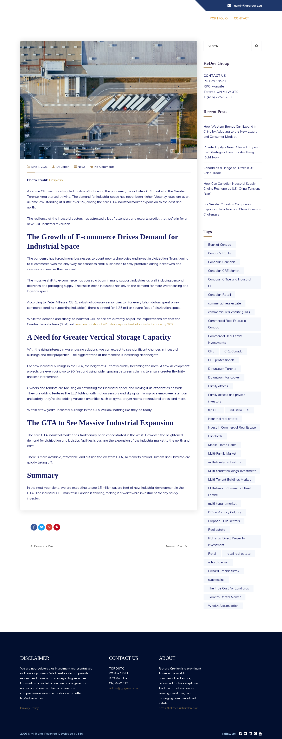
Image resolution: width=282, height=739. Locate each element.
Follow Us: (229, 734)
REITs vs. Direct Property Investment (226, 541)
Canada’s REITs (219, 253)
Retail (212, 554)
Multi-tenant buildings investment (232, 471)
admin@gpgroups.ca (123, 688)
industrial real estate (223, 419)
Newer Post (175, 546)
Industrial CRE (240, 410)
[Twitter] (41, 527)
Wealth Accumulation (223, 606)
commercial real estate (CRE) (229, 312)
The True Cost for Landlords (228, 588)
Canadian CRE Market (223, 271)
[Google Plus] (49, 527)
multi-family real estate (225, 462)
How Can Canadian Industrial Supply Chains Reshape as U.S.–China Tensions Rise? (232, 189)
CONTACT (241, 18)
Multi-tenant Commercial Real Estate (229, 491)
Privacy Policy (29, 708)
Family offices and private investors (226, 398)
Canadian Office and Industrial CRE (229, 282)
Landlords (215, 436)
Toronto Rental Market (224, 597)
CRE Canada (233, 351)
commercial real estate (224, 303)
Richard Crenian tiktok (223, 571)
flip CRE (213, 410)
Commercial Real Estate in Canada (227, 324)
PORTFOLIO (219, 18)
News (81, 167)
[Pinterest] (56, 527)
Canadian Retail (219, 295)
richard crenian (218, 562)
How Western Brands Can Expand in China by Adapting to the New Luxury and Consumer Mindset (230, 132)
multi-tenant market (222, 503)
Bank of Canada (219, 245)
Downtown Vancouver (224, 377)
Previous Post (44, 546)
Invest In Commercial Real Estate (232, 427)
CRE (211, 351)
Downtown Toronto (222, 369)
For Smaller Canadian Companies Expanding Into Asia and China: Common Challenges (232, 209)
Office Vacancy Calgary (224, 512)
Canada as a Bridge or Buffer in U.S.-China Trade (230, 170)
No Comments (104, 167)
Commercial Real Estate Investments (225, 339)
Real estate (216, 530)
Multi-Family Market (222, 453)
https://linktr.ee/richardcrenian (179, 708)
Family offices (218, 386)
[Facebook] (34, 527)
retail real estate (239, 554)
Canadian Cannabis (222, 262)
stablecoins (216, 580)
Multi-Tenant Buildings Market (229, 479)
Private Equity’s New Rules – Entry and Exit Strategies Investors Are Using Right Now (231, 152)
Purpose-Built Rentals (224, 521)
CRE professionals (221, 360)
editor (65, 167)
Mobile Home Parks (222, 445)
